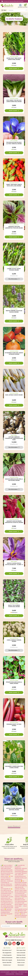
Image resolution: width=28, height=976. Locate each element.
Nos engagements (7, 952)
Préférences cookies (19, 973)
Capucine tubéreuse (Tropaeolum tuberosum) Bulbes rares (14, 438)
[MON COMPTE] (20, 5)
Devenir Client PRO (7, 962)
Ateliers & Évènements (7, 957)
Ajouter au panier (13, 68)
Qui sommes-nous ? (7, 950)
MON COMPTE (20, 7)
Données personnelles (10, 973)
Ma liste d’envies (21, 960)
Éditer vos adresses (21, 957)
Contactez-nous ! (7, 965)
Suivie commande (21, 952)
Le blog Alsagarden (7, 955)
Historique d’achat (21, 955)
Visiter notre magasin (7, 960)
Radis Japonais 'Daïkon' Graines (14, 395)
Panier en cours (21, 962)
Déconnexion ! (21, 965)
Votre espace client (21, 950)
